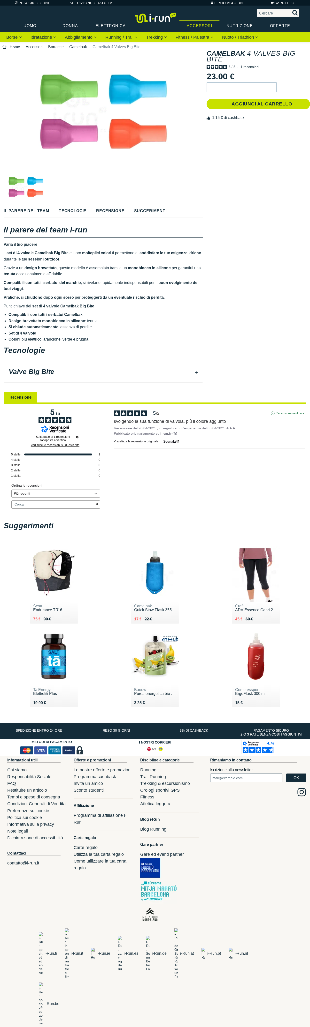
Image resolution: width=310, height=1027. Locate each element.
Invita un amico (88, 783)
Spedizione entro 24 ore (39, 730)
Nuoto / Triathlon (238, 37)
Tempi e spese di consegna (33, 797)
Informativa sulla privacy (30, 824)
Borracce (56, 47)
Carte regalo (86, 847)
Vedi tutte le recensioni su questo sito (55, 445)
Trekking (155, 37)
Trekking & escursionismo (165, 783)
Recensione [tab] (20, 397)
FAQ (11, 783)
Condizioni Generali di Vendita (36, 803)
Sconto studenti (89, 790)
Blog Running (153, 829)
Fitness (147, 797)
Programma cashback (95, 776)
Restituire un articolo (27, 790)
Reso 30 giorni (33, 3)
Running (148, 769)
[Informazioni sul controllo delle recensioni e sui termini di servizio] (77, 437)
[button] (242, 87)
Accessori (199, 26)
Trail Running (153, 776)
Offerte (280, 26)
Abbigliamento (79, 37)
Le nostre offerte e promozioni (103, 769)
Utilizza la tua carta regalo (99, 854)
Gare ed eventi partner (162, 854)
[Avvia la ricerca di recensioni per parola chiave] (97, 504)
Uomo (29, 26)
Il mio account (229, 3)
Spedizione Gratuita (89, 3)
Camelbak (78, 47)
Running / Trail (120, 37)
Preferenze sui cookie (28, 810)
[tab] (103, 372)
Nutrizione (239, 26)
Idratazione (42, 37)
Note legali (17, 831)
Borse (12, 37)
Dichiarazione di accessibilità (35, 837)
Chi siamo (17, 769)
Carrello (284, 3)
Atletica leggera (155, 803)
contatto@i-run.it (23, 863)
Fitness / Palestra (193, 37)
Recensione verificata (290, 413)
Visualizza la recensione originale (136, 441)
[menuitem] (14, 37)
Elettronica (110, 26)
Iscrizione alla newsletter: (232, 770)
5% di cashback (194, 730)
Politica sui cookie (24, 817)
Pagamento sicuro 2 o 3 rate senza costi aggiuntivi (271, 732)
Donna (70, 26)
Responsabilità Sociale (29, 776)
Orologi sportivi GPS (160, 790)
